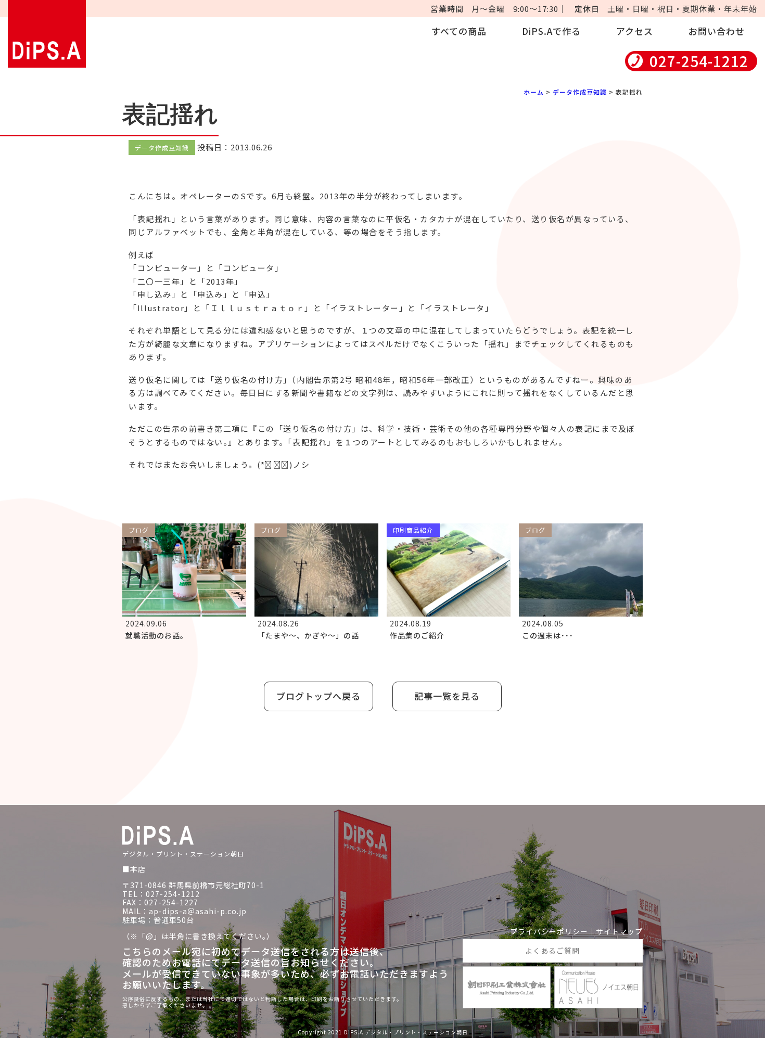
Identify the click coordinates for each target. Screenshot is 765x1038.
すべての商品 (459, 30)
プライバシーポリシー (549, 931)
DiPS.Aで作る (551, 30)
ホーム (534, 91)
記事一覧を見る (447, 695)
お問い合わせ (716, 30)
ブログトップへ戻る (318, 695)
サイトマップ (619, 931)
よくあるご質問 (552, 950)
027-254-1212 (698, 61)
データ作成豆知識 (580, 91)
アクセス (634, 30)
